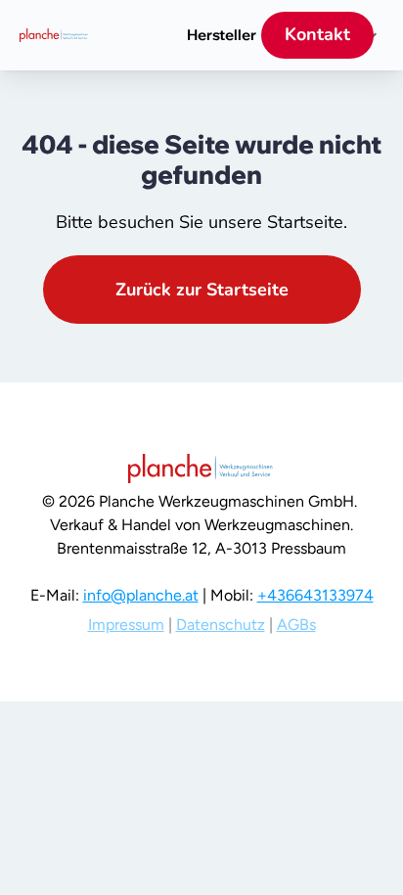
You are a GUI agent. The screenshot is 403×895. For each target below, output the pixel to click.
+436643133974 (315, 595)
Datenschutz (220, 624)
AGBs (296, 624)
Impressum (126, 624)
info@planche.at (141, 595)
